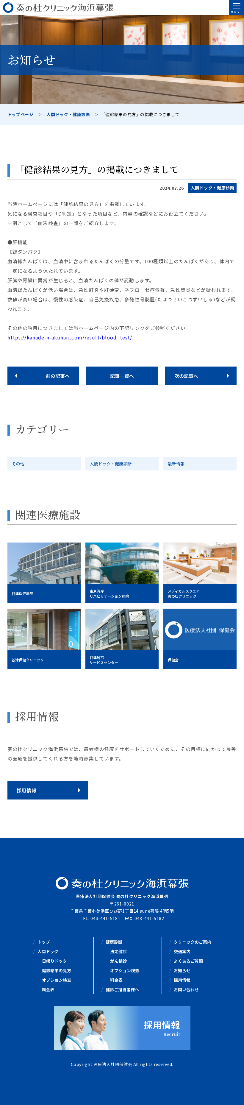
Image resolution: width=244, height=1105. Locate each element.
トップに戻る (230, 1093)
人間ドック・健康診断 (111, 464)
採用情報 (182, 980)
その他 (18, 464)
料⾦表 (48, 989)
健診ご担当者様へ (122, 989)
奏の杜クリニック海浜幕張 (122, 7)
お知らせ (182, 970)
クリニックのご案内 (192, 942)
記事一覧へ (122, 375)
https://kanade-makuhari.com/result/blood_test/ (69, 337)
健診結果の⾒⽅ (56, 970)
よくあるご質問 (188, 961)
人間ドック (47, 951)
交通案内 (182, 951)
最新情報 (176, 464)
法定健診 (118, 951)
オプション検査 (56, 980)
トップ (43, 942)
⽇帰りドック (54, 961)
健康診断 (114, 942)
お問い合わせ (186, 989)
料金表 (116, 980)
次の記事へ (186, 375)
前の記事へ (58, 375)
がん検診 (118, 961)
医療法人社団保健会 (112, 1064)
